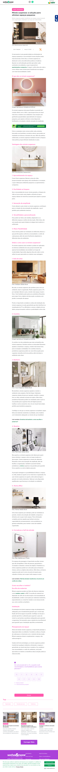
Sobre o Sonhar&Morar (44, 756)
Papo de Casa (29, 756)
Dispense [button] (50, 765)
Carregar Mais (29, 742)
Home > (15, 9)
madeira (17, 593)
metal (22, 593)
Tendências (33, 704)
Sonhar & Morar (8, 2)
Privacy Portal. (19, 766)
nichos (22, 465)
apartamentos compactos (19, 67)
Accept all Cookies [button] (49, 762)
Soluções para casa (21, 704)
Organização (8, 704)
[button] (49, 768)
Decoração (20, 9)
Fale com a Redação (44, 759)
